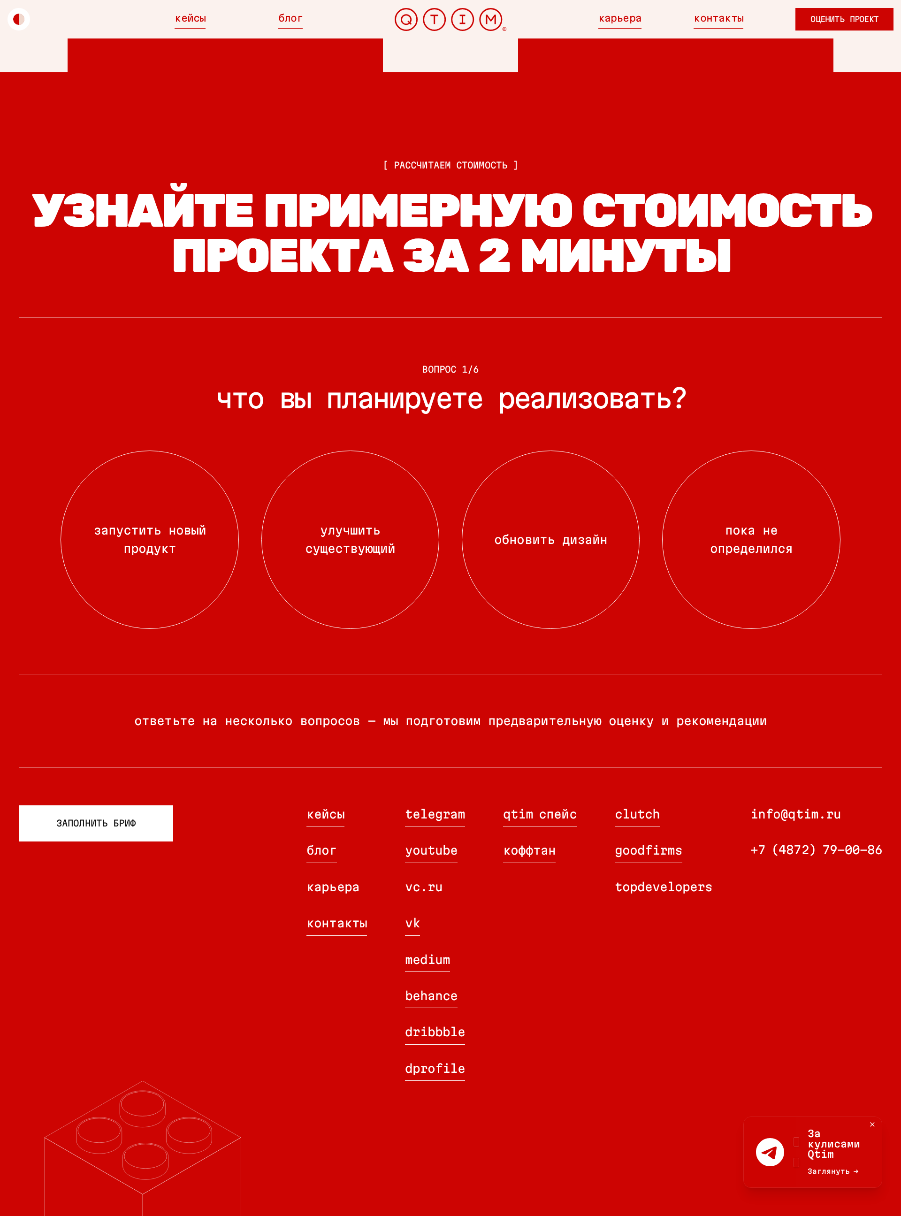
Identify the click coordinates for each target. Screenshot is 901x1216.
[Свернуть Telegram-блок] (872, 1124)
